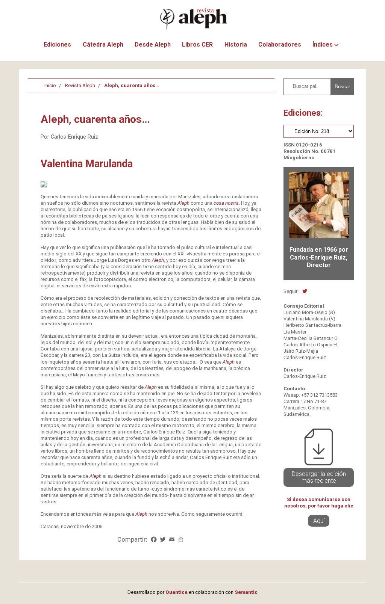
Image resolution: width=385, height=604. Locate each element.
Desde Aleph (153, 44)
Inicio (50, 85)
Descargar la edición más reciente (319, 477)
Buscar (342, 86)
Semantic (246, 592)
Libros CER (197, 44)
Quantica (176, 592)
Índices (322, 44)
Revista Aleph (80, 85)
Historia (235, 44)
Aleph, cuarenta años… (131, 85)
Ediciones (57, 44)
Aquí (318, 520)
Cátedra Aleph (103, 44)
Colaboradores (279, 44)
